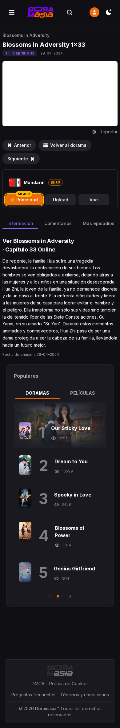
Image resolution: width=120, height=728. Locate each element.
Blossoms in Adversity (26, 35)
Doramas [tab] (37, 393)
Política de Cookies (69, 683)
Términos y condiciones (84, 694)
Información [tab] (20, 223)
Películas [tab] (82, 393)
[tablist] (60, 393)
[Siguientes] (70, 596)
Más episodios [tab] (98, 223)
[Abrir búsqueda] (69, 12)
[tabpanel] (60, 500)
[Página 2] (62, 596)
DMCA (38, 683)
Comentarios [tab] (58, 223)
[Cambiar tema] (108, 12)
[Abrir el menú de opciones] (11, 12)
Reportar (109, 131)
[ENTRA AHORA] (94, 12)
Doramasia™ (47, 708)
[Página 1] (58, 596)
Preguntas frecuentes (33, 694)
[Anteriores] (50, 596)
